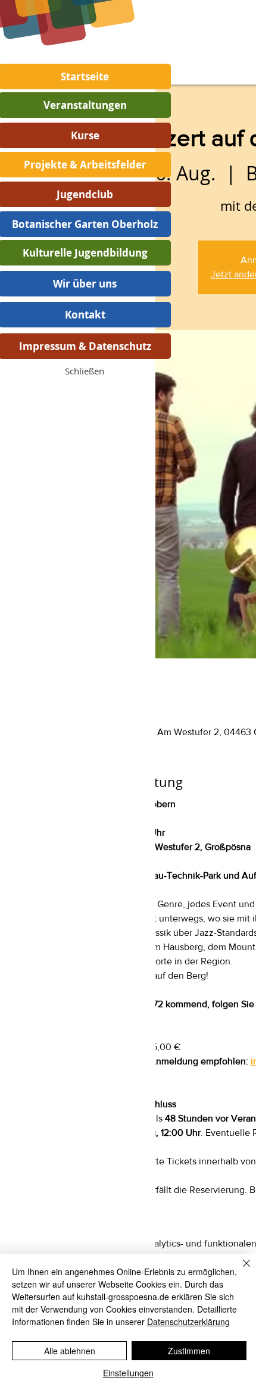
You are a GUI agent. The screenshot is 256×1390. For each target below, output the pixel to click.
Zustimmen (189, 1351)
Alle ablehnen (69, 1351)
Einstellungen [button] (128, 1373)
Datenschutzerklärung (188, 1321)
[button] (84, 371)
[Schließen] (239, 1270)
